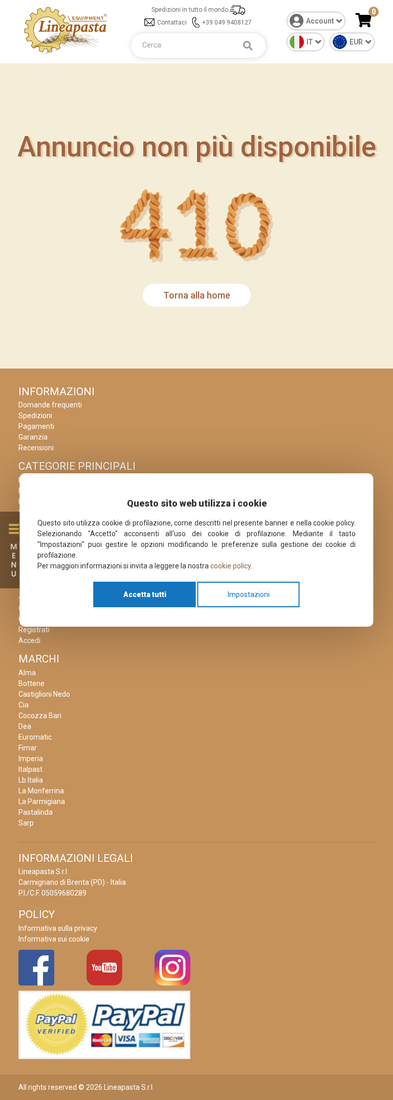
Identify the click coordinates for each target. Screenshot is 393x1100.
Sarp (26, 823)
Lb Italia (30, 780)
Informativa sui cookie (54, 939)
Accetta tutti (144, 594)
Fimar (27, 748)
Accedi (29, 640)
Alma (27, 673)
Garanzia (33, 437)
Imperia (30, 758)
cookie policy (230, 566)
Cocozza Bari (39, 716)
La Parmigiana (41, 801)
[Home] (65, 30)
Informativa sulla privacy (57, 928)
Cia (23, 705)
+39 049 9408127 (227, 22)
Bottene (31, 683)
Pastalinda (35, 812)
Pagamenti (36, 426)
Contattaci (172, 22)
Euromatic (35, 737)
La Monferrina (41, 791)
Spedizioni (35, 415)
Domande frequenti (50, 405)
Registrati (34, 630)
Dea (24, 726)
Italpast (30, 769)
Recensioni (36, 448)
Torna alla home (196, 295)
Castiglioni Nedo (44, 694)
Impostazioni (249, 594)
